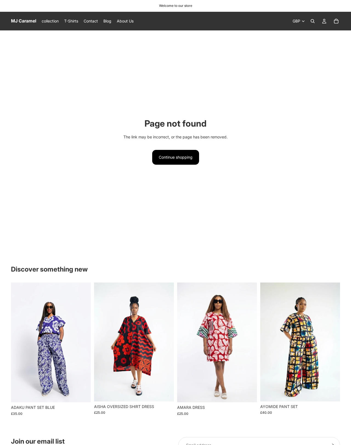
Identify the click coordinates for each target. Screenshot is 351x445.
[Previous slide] (185, 342)
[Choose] (82, 394)
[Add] (165, 393)
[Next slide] (248, 342)
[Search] (313, 21)
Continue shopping (176, 157)
